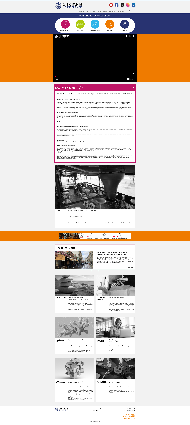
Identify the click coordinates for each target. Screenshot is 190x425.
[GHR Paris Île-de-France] (68, 5)
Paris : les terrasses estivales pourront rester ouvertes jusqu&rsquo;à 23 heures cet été (112, 253)
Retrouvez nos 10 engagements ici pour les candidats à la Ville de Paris (95, 137)
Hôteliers (80, 30)
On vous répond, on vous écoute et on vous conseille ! (117, 381)
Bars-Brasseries (95, 30)
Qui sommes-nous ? (100, 11)
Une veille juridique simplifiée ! (116, 297)
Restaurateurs (65, 30)
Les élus (112, 11)
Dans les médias (85, 11)
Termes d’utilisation (129, 418)
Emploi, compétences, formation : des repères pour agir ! (117, 340)
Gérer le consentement (128, 416)
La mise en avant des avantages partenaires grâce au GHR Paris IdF (79, 381)
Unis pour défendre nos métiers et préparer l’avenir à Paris (82, 210)
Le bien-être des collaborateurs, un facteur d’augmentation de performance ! (79, 298)
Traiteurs (110, 30)
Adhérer (120, 11)
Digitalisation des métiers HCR (75, 340)
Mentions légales (130, 414)
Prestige (125, 30)
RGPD (133, 415)
